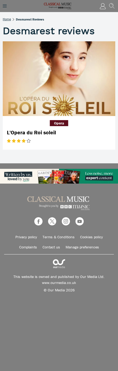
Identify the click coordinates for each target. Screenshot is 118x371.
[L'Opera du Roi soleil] (59, 78)
